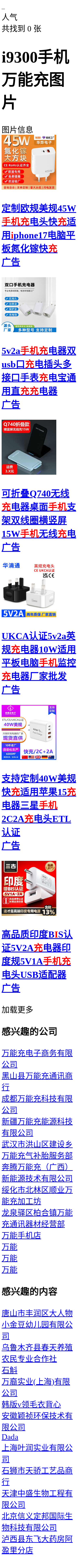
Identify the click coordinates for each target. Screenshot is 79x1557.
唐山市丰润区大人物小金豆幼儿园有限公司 (37, 1324)
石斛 (9, 1370)
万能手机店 (21, 1235)
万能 (9, 1247)
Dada (10, 1436)
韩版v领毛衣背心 (31, 1404)
